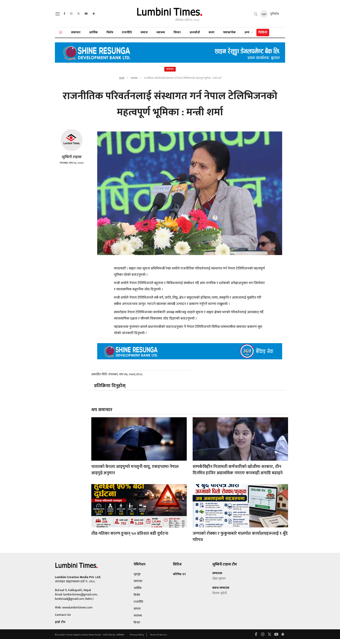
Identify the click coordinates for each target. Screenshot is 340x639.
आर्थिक (93, 32)
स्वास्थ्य (160, 32)
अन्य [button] (247, 32)
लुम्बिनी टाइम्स (71, 157)
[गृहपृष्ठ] (60, 32)
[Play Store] (94, 14)
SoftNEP (120, 635)
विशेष (109, 32)
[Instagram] (71, 14)
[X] (78, 14)
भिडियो (262, 32)
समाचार (75, 32)
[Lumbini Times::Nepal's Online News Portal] (170, 13)
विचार (177, 32)
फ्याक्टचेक (229, 32)
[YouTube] (86, 14)
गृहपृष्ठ (121, 78)
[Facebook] (64, 14)
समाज (144, 32)
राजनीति (127, 32)
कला (211, 32)
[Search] (58, 15)
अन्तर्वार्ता (194, 32)
